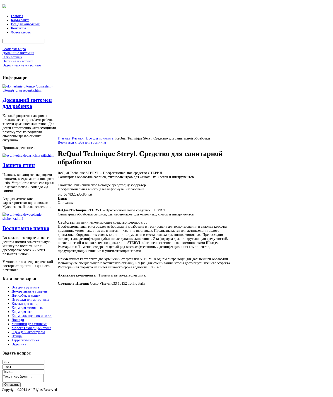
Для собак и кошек (26, 295)
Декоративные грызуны (30, 291)
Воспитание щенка (25, 228)
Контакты (18, 28)
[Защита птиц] (28, 155)
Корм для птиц (23, 312)
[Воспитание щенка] (29, 218)
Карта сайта (20, 20)
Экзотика (19, 344)
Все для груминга (25, 287)
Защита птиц (18, 165)
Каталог (78, 138)
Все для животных (25, 24)
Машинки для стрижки (29, 324)
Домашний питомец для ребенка (27, 103)
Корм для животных (27, 308)
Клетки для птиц (25, 303)
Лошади (18, 320)
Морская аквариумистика (31, 328)
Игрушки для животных (30, 299)
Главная (17, 16)
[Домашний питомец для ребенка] (29, 90)
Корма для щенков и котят (32, 316)
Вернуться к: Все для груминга (82, 142)
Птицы (17, 336)
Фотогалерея (21, 32)
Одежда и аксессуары (28, 332)
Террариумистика (25, 340)
